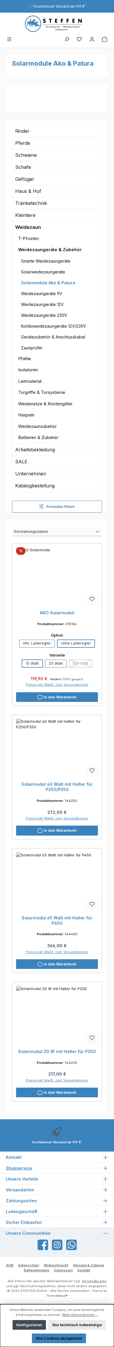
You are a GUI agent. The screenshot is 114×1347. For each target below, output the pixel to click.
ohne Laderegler (76, 643)
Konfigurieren (29, 1325)
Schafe (23, 167)
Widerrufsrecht (56, 1265)
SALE (21, 462)
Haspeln (26, 415)
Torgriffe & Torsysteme (41, 392)
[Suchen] (66, 40)
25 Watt (56, 663)
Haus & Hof (28, 191)
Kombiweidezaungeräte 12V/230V (53, 326)
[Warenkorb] (104, 40)
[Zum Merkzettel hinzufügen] (92, 600)
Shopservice (19, 1168)
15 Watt (32, 663)
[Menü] (9, 40)
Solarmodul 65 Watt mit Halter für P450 (57, 920)
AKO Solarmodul (57, 612)
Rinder (22, 131)
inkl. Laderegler (37, 643)
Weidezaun (28, 227)
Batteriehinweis (36, 1270)
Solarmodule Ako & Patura (48, 282)
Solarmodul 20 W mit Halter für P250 (57, 1051)
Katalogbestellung (35, 486)
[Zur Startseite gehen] (57, 24)
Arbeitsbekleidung (35, 450)
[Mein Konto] (92, 40)
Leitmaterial (30, 381)
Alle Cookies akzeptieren (59, 1338)
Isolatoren (28, 370)
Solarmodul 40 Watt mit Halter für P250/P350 (57, 787)
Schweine (26, 155)
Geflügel (24, 179)
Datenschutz (28, 1265)
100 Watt (82, 664)
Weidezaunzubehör (37, 426)
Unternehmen (30, 474)
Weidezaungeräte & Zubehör (50, 249)
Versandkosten (94, 1281)
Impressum (63, 1270)
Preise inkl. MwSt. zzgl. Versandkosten (57, 685)
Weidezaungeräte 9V (41, 293)
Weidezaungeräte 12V (42, 304)
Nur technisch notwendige (77, 1325)
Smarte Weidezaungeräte (45, 260)
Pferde (22, 143)
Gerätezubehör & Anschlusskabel (53, 336)
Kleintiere (25, 215)
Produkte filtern (60, 506)
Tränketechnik (31, 203)
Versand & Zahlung (88, 1265)
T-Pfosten (28, 238)
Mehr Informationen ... (80, 1315)
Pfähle (24, 358)
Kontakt (83, 1270)
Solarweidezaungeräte (43, 271)
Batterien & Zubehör (38, 437)
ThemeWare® (57, 1296)
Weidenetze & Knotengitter (45, 404)
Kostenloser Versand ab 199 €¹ (59, 6)
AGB (9, 1265)
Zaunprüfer (32, 347)
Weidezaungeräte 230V (44, 315)
